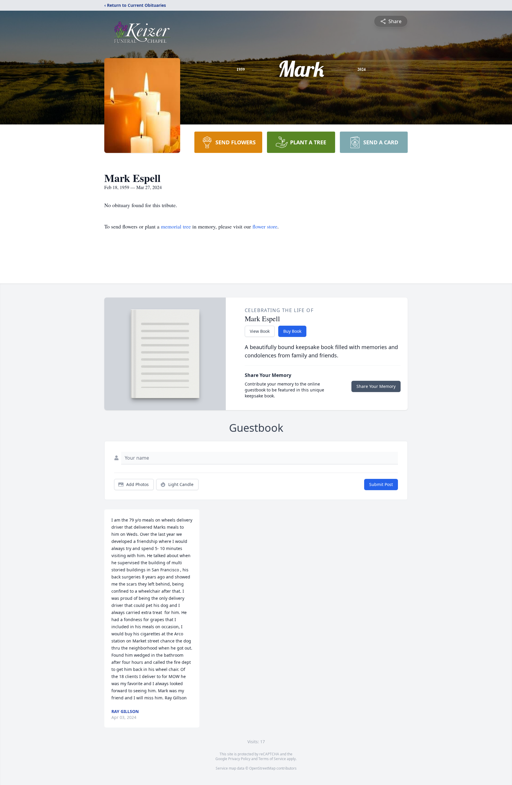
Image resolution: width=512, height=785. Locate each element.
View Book (260, 331)
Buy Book (292, 331)
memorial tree (176, 226)
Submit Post (381, 484)
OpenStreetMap (262, 768)
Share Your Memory (376, 386)
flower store (264, 226)
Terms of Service (272, 758)
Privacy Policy (239, 758)
